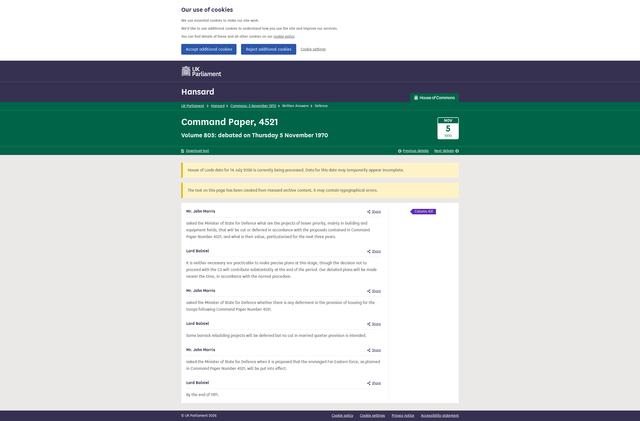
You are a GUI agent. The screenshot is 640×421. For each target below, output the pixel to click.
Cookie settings (313, 49)
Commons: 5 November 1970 (253, 106)
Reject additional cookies (268, 49)
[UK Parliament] (201, 71)
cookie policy (284, 36)
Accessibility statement (440, 416)
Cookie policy (342, 416)
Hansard (197, 92)
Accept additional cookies (209, 49)
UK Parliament (192, 106)
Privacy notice (403, 416)
